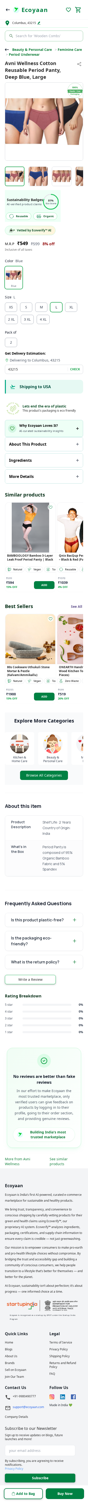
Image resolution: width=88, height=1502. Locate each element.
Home (9, 1342)
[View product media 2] (38, 176)
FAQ (52, 1374)
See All (76, 606)
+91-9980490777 (24, 1396)
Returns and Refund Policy (62, 1365)
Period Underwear (24, 54)
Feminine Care (70, 49)
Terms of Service (60, 1342)
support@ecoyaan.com (28, 1407)
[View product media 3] (61, 176)
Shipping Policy (59, 1356)
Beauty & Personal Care (32, 49)
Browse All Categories (44, 775)
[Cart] (78, 10)
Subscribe (40, 1478)
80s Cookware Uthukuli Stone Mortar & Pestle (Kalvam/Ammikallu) (28, 671)
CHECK (75, 369)
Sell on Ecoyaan (15, 1370)
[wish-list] (51, 507)
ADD (44, 585)
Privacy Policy (58, 1349)
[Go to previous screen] (8, 10)
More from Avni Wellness (17, 1161)
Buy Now (65, 1493)
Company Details (16, 1417)
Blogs (8, 1349)
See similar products (59, 1161)
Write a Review (30, 979)
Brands (10, 1363)
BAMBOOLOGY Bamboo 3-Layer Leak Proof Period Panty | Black (30, 558)
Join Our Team (14, 1377)
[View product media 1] (14, 176)
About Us (11, 1356)
